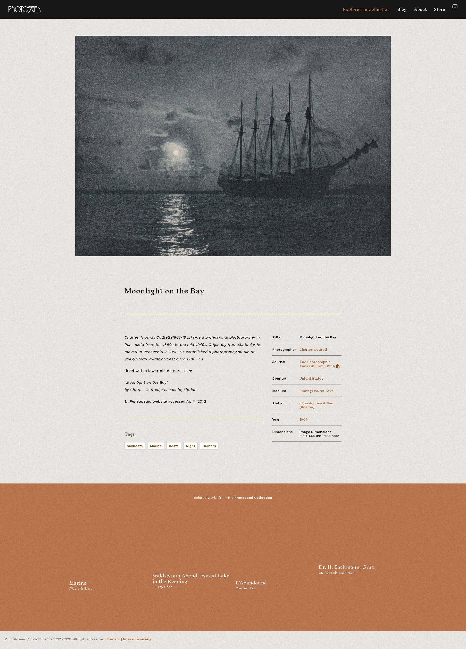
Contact (113, 639)
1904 (304, 419)
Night (190, 446)
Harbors (209, 446)
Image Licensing (137, 639)
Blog (402, 9)
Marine (156, 446)
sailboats (135, 446)
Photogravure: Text (316, 391)
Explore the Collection (366, 9)
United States (311, 378)
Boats (174, 446)
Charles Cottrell (313, 349)
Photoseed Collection (253, 497)
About (420, 9)
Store (439, 9)
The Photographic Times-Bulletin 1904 (318, 364)
